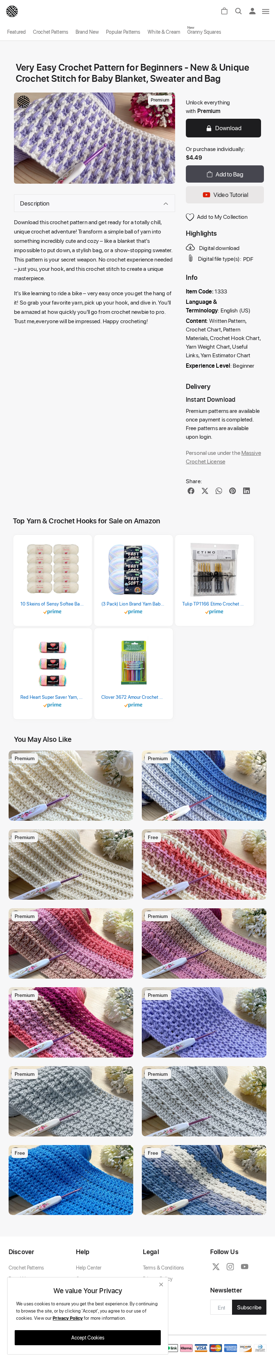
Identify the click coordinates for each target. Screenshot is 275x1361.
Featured (16, 31)
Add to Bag (229, 174)
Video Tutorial (230, 194)
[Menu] (266, 11)
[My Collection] (124, 759)
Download (228, 128)
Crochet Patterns (50, 31)
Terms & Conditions (163, 1267)
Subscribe (249, 1307)
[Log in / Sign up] (254, 11)
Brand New (87, 31)
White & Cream (164, 31)
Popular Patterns (123, 31)
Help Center (88, 1267)
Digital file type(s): (219, 259)
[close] (161, 1284)
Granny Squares (204, 31)
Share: (194, 481)
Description (34, 203)
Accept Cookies (88, 1337)
